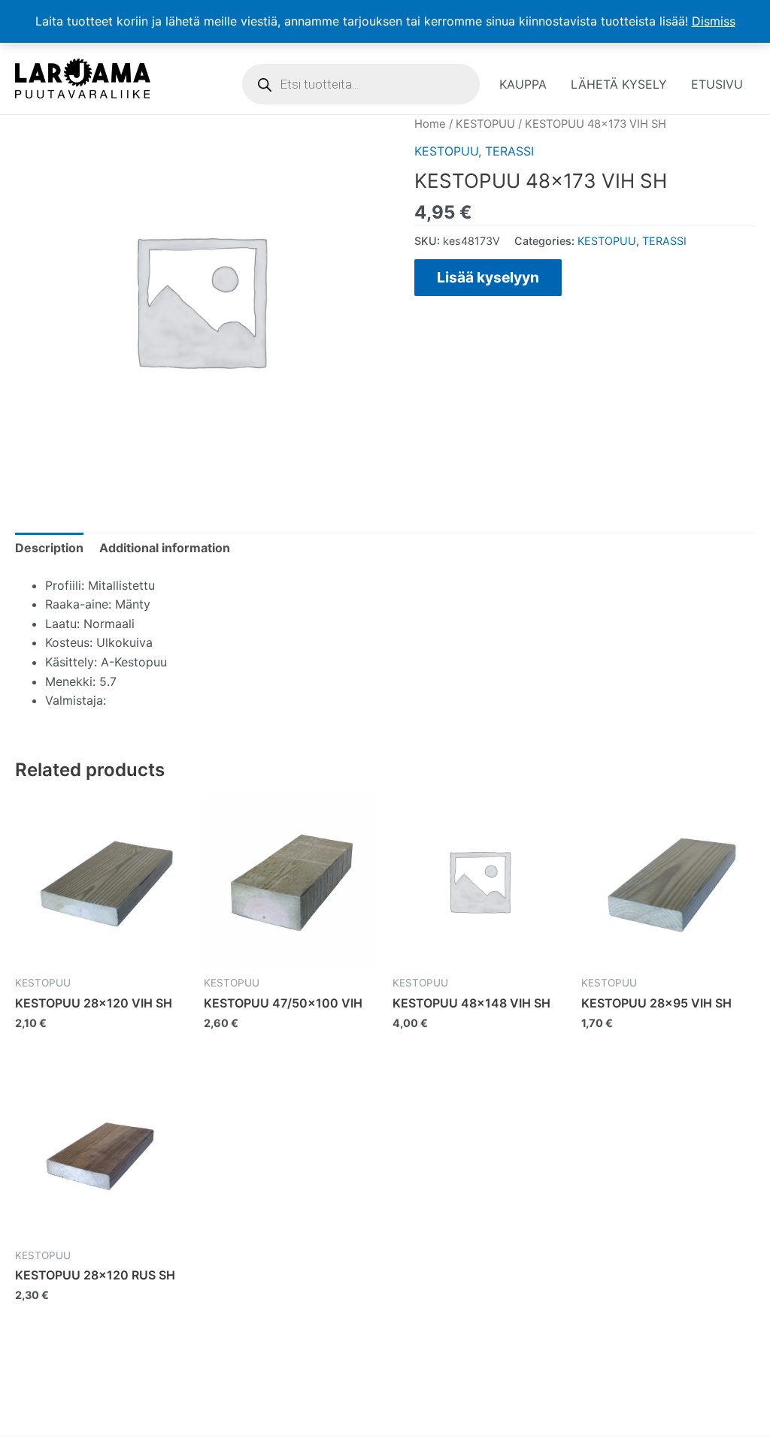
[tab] (49, 548)
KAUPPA (523, 84)
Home (430, 124)
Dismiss (713, 21)
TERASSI (509, 151)
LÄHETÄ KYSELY (619, 84)
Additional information (164, 547)
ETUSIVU (717, 84)
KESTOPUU (485, 124)
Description (49, 547)
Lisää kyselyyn (488, 277)
